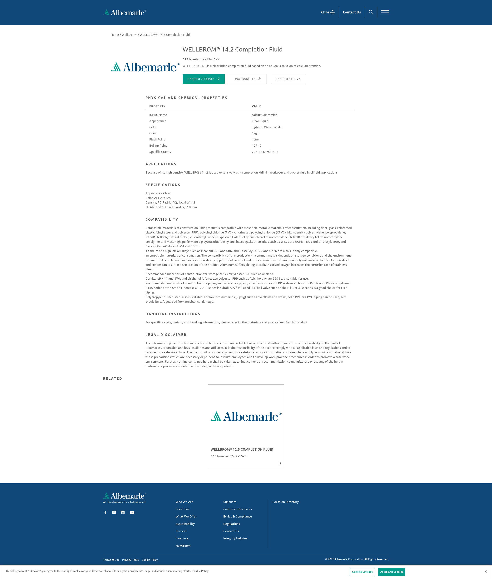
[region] (246, 572)
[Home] (124, 12)
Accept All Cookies (391, 571)
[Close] (486, 571)
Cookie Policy (200, 571)
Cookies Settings (362, 571)
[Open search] (371, 12)
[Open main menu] (385, 12)
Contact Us (352, 12)
